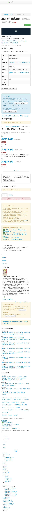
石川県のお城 (5, 344)
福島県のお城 (19, 334)
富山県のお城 (27, 343)
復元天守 (14, 377)
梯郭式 (11, 389)
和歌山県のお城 (12, 353)
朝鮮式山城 (12, 385)
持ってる (27, 25)
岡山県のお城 (5, 357)
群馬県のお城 (27, 339)
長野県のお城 (12, 343)
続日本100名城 (12, 392)
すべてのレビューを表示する (22, 302)
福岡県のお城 (5, 366)
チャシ (23, 383)
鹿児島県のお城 (20, 367)
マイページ (6, 485)
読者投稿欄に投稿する (10, 316)
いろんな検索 (8, 459)
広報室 (10, 415)
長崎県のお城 (19, 366)
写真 (4, 463)
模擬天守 (19, 377)
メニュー (3, 2)
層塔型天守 (10, 378)
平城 (10, 383)
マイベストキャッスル (10, 488)
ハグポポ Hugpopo (14, 126)
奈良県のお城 (5, 353)
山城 (3, 383)
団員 (27, 399)
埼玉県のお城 (5, 339)
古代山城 (7, 385)
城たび (4, 466)
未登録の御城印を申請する (9, 180)
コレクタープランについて (10, 111)
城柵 (3, 385)
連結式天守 (4, 380)
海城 (13, 383)
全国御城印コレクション (9, 14)
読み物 (4, 469)
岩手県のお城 (19, 332)
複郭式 (20, 389)
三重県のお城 (27, 348)
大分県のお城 (5, 367)
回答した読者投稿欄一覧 (11, 491)
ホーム (4, 441)
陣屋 (20, 383)
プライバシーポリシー (7, 405)
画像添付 (11, 195)
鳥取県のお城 (19, 357)
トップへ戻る (16, 450)
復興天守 (25, 377)
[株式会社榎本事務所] (7, 425)
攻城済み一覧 (6, 498)
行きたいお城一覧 (7, 500)
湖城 (16, 383)
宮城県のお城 (27, 332)
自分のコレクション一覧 (11, 494)
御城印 (6, 477)
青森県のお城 (12, 332)
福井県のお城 (12, 344)
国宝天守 (4, 377)
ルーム (4, 474)
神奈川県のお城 (12, 337)
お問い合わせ (6, 507)
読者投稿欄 (6, 472)
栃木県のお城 (19, 339)
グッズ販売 (5, 412)
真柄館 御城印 (7, 139)
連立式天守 (19, 380)
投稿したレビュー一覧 (10, 492)
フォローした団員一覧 (8, 503)
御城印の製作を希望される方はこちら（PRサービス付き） (15, 116)
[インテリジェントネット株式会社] (10, 424)
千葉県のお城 (20, 337)
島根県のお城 (27, 357)
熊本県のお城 (27, 366)
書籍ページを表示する (8, 299)
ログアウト (6, 509)
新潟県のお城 (19, 343)
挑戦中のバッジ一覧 (8, 501)
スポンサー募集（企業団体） (22, 410)
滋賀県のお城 (27, 352)
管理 (4, 447)
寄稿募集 (18, 407)
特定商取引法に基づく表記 (21, 405)
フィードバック (22, 309)
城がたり (5, 468)
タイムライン (6, 438)
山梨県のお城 (5, 343)
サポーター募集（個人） (8, 410)
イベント (5, 465)
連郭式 (3, 389)
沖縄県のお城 (5, 369)
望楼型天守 (4, 378)
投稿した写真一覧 (9, 489)
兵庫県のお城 (12, 352)
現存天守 (9, 377)
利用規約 (25, 220)
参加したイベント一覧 (10, 495)
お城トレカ (7, 481)
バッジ (4, 462)
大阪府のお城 (5, 352)
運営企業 (4, 415)
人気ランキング (9, 460)
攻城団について (6, 402)
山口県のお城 (5, 358)
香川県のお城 (12, 362)
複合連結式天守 (11, 380)
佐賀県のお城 (12, 366)
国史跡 (18, 392)
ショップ (5, 471)
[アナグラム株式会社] (7, 422)
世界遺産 (4, 394)
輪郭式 (15, 389)
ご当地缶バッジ (9, 480)
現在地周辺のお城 (9, 457)
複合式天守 (23, 378)
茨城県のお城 (12, 339)
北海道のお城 (5, 332)
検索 (4, 444)
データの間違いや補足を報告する (9, 88)
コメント (4, 195)
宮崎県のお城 (12, 367)
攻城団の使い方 (15, 402)
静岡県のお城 (12, 348)
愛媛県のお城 (19, 362)
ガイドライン (10, 407)
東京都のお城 (5, 337)
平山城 (6, 383)
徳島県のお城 (5, 362)
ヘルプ (4, 407)
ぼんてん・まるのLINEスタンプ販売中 (13, 239)
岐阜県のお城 (19, 348)
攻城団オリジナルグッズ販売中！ (12, 237)
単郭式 (7, 389)
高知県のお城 (27, 362)
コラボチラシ (8, 478)
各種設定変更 (6, 497)
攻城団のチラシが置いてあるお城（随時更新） (15, 233)
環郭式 (28, 389)
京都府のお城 (19, 352)
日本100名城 (5, 392)
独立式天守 (17, 378)
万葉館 (7, 126)
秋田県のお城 (5, 334)
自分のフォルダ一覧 (8, 504)
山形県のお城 (12, 334)
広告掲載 (16, 415)
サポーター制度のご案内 (21, 103)
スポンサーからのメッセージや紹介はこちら (10, 428)
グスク (27, 383)
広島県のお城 (12, 357)
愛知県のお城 (5, 348)
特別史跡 (23, 392)
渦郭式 (24, 389)
